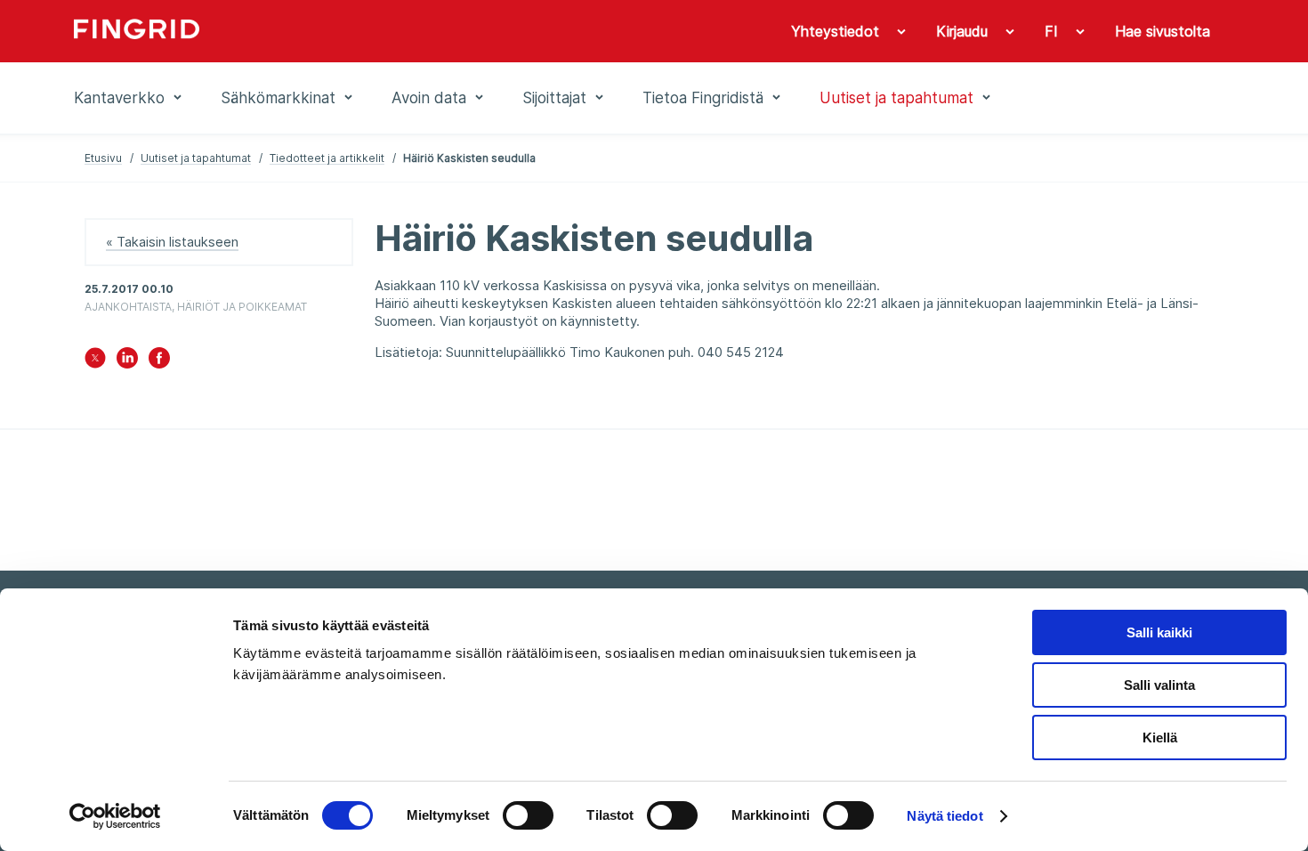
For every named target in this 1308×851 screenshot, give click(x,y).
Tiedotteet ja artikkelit (327, 158)
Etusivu (103, 158)
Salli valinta (1159, 685)
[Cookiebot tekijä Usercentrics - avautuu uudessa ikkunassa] (115, 816)
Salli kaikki (1159, 632)
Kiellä (1159, 737)
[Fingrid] (315, 31)
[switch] (528, 815)
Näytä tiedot (944, 815)
